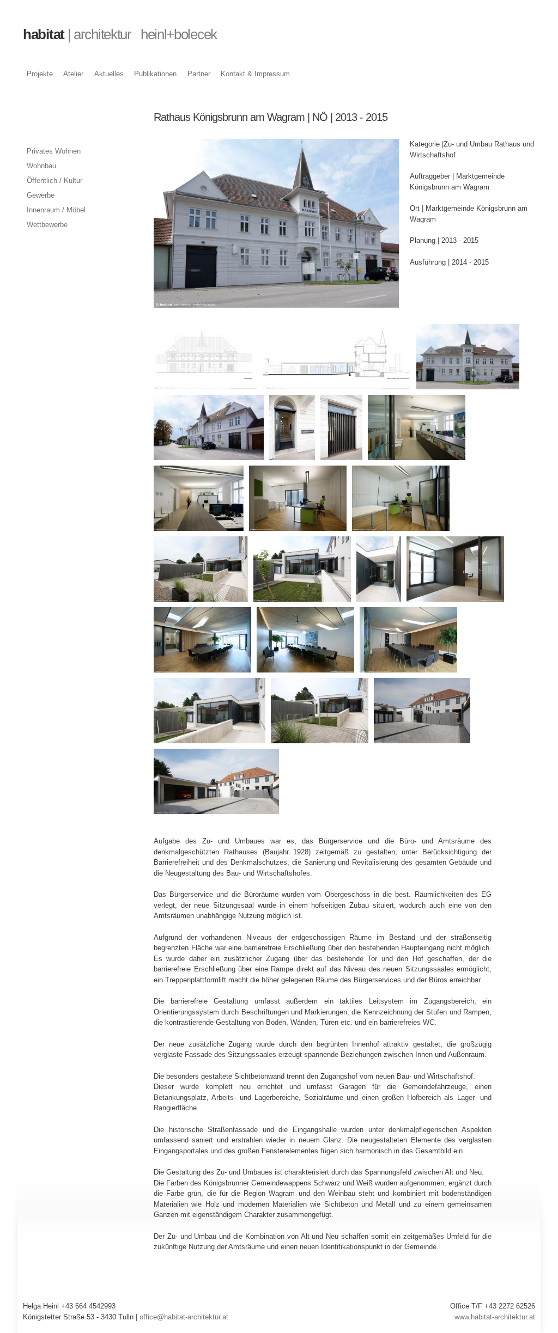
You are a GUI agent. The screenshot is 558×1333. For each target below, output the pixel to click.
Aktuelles (109, 74)
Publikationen (155, 74)
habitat (120, 34)
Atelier (73, 74)
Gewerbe (40, 195)
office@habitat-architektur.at (184, 1317)
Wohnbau (41, 166)
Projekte (40, 74)
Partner (198, 74)
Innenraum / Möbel (56, 210)
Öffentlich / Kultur (54, 180)
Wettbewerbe (47, 225)
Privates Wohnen (54, 151)
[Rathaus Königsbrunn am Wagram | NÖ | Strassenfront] (276, 302)
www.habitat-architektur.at (494, 1317)
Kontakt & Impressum (255, 74)
